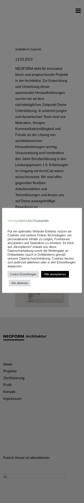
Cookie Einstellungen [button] (23, 274)
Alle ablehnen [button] (19, 283)
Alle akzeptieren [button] (55, 274)
